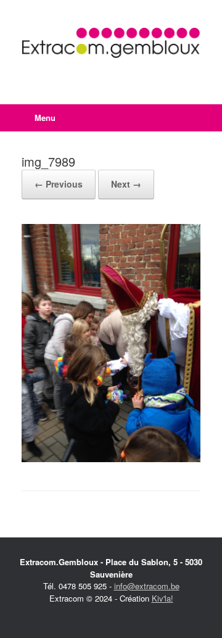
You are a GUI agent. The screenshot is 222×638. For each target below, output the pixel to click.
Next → (126, 184)
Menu (45, 117)
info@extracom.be (146, 586)
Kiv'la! (162, 598)
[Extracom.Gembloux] (111, 43)
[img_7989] (111, 459)
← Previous (59, 184)
